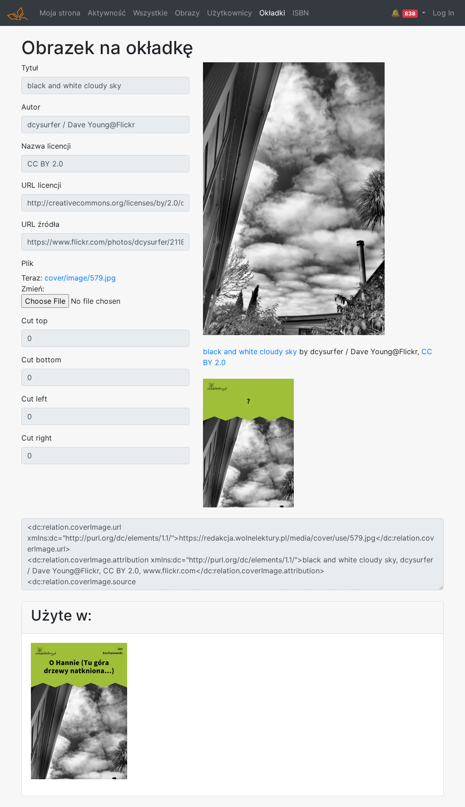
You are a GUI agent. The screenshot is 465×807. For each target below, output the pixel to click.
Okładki (272, 12)
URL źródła (40, 224)
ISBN (300, 12)
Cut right (36, 437)
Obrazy (187, 12)
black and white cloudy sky (250, 351)
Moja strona (60, 12)
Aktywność (107, 12)
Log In (443, 12)
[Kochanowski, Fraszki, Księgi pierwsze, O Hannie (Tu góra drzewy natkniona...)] (79, 710)
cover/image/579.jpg (80, 277)
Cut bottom (41, 359)
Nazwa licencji (46, 145)
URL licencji (41, 185)
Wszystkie (150, 12)
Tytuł (29, 67)
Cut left (34, 398)
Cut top (34, 320)
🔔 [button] (403, 12)
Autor (30, 106)
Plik (27, 263)
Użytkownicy (229, 12)
